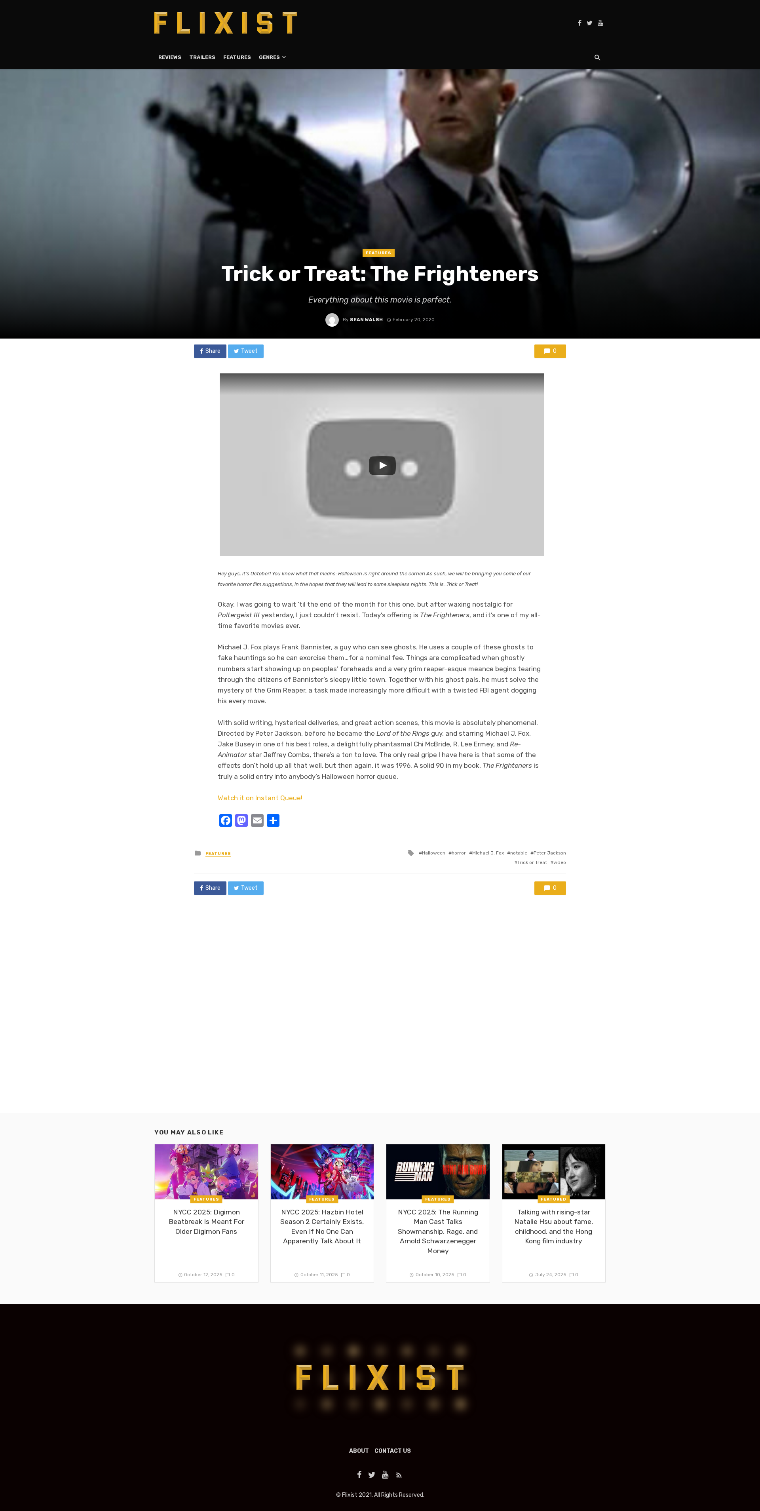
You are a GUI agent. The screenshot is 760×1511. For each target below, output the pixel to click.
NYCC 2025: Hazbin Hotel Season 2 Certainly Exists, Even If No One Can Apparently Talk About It (322, 1226)
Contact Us (392, 1451)
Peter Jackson (550, 853)
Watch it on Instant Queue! (260, 798)
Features (237, 57)
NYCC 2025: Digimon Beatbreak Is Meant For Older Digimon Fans (206, 1221)
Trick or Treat (532, 862)
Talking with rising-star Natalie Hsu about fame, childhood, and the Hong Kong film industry (553, 1226)
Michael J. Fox (488, 853)
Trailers (202, 57)
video (559, 862)
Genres (269, 57)
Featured (438, 1199)
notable (518, 853)
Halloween (433, 853)
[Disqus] (380, 1012)
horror (459, 853)
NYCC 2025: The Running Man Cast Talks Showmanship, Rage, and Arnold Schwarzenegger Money (438, 1231)
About (359, 1451)
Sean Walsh (366, 319)
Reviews (169, 57)
